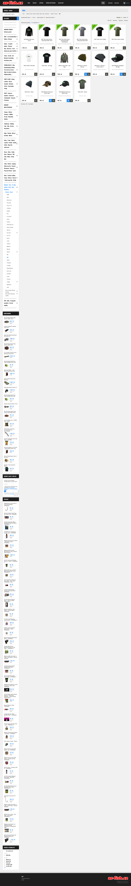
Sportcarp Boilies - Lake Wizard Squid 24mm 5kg (9, 370)
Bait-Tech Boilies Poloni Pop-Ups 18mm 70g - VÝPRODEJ (10, 514)
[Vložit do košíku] (85, 74)
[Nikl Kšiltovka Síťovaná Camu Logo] (47, 84)
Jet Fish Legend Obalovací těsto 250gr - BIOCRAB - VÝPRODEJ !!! (10, 777)
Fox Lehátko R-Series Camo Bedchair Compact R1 (10, 353)
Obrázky (118, 17)
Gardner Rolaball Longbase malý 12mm (10, 327)
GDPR (23, 879)
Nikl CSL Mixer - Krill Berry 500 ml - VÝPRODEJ (10, 768)
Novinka (126, 20)
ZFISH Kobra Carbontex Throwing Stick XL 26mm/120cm (9, 430)
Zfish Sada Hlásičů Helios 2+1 (10, 387)
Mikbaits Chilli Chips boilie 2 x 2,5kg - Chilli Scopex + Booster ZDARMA (10, 805)
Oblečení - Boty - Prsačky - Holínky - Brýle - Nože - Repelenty (37, 13)
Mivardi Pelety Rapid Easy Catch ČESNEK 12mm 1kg (10, 362)
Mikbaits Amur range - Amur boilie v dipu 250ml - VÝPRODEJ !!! (10, 815)
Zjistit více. (12, 493)
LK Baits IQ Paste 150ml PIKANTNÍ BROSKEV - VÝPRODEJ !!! (9, 667)
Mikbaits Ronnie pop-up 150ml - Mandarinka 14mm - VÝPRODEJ (10, 541)
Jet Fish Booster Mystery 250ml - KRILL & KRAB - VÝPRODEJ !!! (9, 600)
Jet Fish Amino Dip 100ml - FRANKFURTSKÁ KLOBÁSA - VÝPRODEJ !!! (10, 523)
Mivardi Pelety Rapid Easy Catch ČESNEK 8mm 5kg (9, 396)
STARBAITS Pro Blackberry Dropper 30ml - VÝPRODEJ (10, 532)
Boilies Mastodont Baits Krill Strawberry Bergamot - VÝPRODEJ (10, 836)
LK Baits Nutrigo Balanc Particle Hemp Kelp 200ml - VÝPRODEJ (10, 590)
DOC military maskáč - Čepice (10, 741)
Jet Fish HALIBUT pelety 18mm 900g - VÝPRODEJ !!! (10, 676)
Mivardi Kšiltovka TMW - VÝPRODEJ (9, 706)
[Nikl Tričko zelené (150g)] (124, 47)
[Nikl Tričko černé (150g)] (106, 47)
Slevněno (115, 20)
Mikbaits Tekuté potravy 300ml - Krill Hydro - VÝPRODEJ (10, 733)
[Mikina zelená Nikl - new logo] (64, 58)
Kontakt (35, 3)
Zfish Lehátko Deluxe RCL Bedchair (9, 379)
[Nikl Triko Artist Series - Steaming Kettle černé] (53, 47)
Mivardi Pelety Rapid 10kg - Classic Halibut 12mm (10, 318)
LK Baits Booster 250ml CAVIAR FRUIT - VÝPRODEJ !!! (10, 715)
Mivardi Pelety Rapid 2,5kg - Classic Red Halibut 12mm (10, 412)
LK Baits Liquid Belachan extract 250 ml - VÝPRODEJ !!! (10, 620)
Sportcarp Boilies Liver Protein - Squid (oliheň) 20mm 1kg (10, 448)
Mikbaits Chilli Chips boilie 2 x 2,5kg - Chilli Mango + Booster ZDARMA (10, 657)
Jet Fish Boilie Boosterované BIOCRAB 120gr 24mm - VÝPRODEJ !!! (10, 787)
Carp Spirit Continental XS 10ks (9, 796)
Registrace (116, 3)
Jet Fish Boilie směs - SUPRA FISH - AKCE (10, 421)
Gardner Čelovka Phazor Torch (10, 403)
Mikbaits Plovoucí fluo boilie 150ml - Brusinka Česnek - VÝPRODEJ (10, 758)
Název (28, 17)
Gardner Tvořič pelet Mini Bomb (9, 465)
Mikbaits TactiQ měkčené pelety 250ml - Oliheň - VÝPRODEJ (9, 629)
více (5, 867)
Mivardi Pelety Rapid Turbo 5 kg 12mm (10, 457)
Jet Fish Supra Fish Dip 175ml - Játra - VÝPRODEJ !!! (10, 724)
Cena (34, 17)
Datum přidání (40, 17)
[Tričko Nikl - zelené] (82, 84)
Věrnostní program (50, 3)
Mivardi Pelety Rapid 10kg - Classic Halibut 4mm (10, 344)
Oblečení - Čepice (54, 13)
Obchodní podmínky (26, 878)
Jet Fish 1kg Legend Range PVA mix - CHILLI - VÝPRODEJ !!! (10, 561)
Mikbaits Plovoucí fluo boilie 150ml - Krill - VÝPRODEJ (10, 749)
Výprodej (121, 20)
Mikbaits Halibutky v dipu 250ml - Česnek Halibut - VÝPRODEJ (9, 610)
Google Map (61, 3)
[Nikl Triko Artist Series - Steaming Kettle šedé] (89, 47)
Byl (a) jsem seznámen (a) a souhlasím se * (10, 488)
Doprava (41, 3)
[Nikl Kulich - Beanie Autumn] (82, 58)
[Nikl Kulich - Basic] (29, 84)
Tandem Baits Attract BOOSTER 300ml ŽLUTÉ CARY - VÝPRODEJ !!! (9, 647)
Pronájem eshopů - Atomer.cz (122, 882)
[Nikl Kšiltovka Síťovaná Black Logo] (65, 84)
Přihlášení (110, 3)
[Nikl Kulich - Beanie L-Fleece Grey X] (100, 58)
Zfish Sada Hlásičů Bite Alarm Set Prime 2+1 (10, 336)
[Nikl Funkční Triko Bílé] (29, 58)
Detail (11, 323)
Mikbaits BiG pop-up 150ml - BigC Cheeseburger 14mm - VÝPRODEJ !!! (10, 571)
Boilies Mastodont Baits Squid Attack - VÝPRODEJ (10, 638)
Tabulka (124, 17)
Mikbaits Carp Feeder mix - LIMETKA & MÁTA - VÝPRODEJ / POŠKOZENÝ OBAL (10, 826)
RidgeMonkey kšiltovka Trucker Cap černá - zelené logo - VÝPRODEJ (11, 685)
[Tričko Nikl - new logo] (47, 58)
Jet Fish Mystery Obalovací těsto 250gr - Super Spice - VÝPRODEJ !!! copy (10, 581)
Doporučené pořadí (50, 17)
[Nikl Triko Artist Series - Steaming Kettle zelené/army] (71, 47)
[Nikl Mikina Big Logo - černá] (29, 31)
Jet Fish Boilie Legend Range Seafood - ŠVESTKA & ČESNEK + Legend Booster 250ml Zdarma (10, 696)
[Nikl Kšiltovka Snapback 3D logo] (118, 58)
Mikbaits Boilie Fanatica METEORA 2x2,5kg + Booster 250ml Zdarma (10, 551)
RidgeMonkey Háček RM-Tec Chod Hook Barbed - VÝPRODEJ (10, 504)
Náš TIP (109, 20)
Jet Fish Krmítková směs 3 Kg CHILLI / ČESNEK (10, 439)
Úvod (29, 3)
